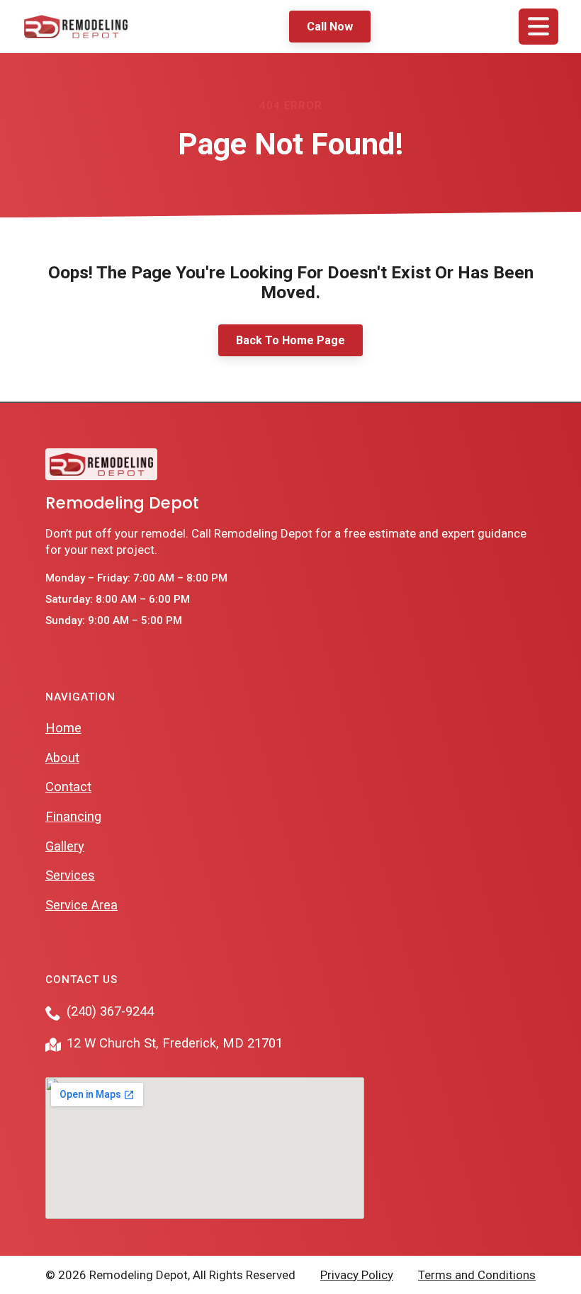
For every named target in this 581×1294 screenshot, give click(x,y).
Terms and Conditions (477, 1275)
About (62, 758)
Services (70, 875)
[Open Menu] (538, 26)
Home (63, 728)
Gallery (64, 846)
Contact (68, 787)
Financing (73, 816)
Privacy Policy (356, 1275)
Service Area (81, 905)
